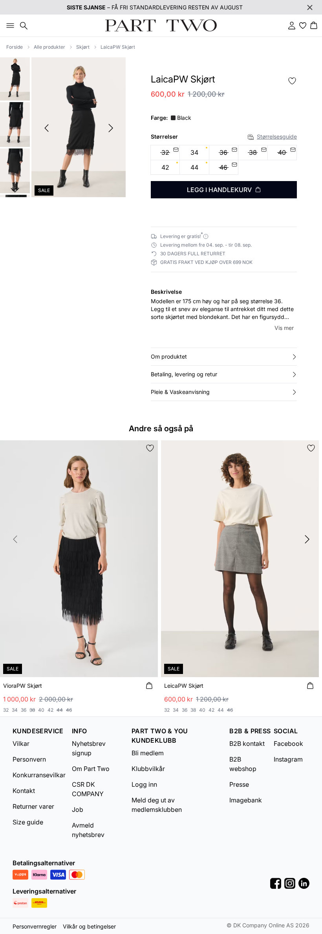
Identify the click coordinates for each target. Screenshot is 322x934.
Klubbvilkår (148, 769)
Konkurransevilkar (39, 775)
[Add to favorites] (292, 81)
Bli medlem (148, 753)
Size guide (28, 822)
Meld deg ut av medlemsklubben (157, 804)
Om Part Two (91, 769)
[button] (224, 357)
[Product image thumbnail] (15, 78)
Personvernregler (35, 926)
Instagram (288, 759)
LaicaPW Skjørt (118, 47)
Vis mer (284, 327)
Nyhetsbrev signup (89, 748)
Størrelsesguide (277, 136)
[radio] (194, 152)
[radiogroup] (224, 160)
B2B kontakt (247, 743)
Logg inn (144, 784)
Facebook (288, 743)
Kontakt (24, 791)
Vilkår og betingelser (89, 926)
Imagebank (245, 800)
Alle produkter (49, 47)
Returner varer (33, 806)
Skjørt (83, 47)
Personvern (29, 759)
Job (77, 809)
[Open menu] (9, 25)
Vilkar (21, 743)
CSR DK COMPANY (88, 789)
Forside (14, 47)
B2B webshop (242, 764)
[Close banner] (310, 7)
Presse (239, 784)
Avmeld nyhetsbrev (88, 830)
